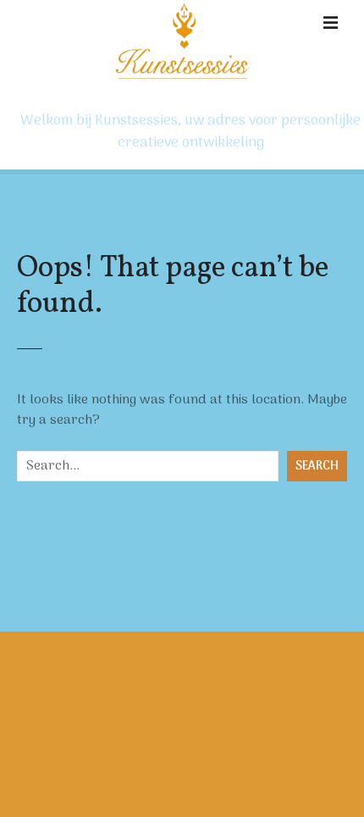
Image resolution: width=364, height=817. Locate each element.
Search (317, 466)
